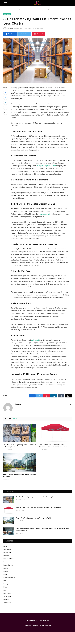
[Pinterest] (5, 108)
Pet (4, 590)
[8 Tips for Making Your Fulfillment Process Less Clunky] (37, 60)
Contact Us (44, 620)
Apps (5, 546)
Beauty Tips (7, 552)
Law (4, 581)
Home (5, 574)
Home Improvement (9, 577)
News (5, 587)
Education (6, 562)
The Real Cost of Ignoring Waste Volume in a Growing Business (19, 446)
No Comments (30, 28)
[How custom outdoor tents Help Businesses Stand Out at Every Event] (55, 433)
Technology (7, 602)
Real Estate (7, 593)
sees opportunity (45, 214)
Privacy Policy (32, 620)
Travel (5, 606)
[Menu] (5, 3)
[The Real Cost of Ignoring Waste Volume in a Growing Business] (19, 433)
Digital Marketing (8, 559)
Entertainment (8, 565)
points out (35, 340)
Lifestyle (6, 584)
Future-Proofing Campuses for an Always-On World (19, 475)
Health (5, 571)
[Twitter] (5, 98)
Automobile (7, 549)
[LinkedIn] (5, 103)
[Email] (5, 113)
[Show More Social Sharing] (48, 34)
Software (6, 599)
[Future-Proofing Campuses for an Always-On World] (19, 462)
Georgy (11, 28)
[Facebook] (5, 93)
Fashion (5, 568)
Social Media (7, 596)
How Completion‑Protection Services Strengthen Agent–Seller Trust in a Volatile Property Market (43, 529)
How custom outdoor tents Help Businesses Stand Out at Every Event (53, 446)
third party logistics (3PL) (46, 166)
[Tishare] (37, 3)
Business (7, 14)
